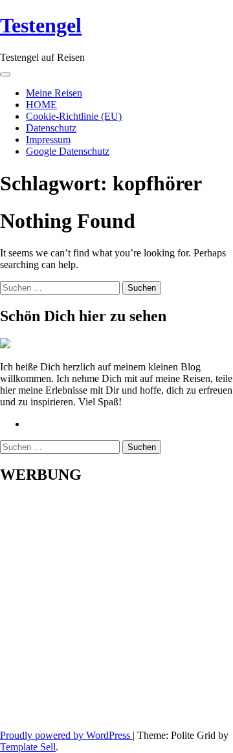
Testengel (41, 25)
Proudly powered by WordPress (66, 735)
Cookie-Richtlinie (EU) (74, 116)
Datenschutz (51, 127)
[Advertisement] (116, 613)
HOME (41, 104)
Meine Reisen (54, 92)
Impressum (48, 139)
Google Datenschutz (67, 151)
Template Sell (28, 746)
